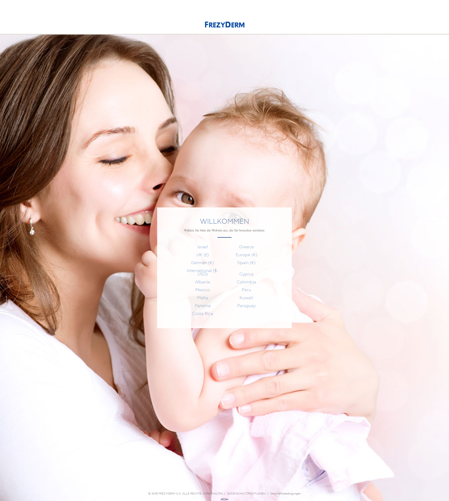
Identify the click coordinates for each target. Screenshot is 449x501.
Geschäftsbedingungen (285, 493)
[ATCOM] (224, 499)
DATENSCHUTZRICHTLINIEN (246, 493)
